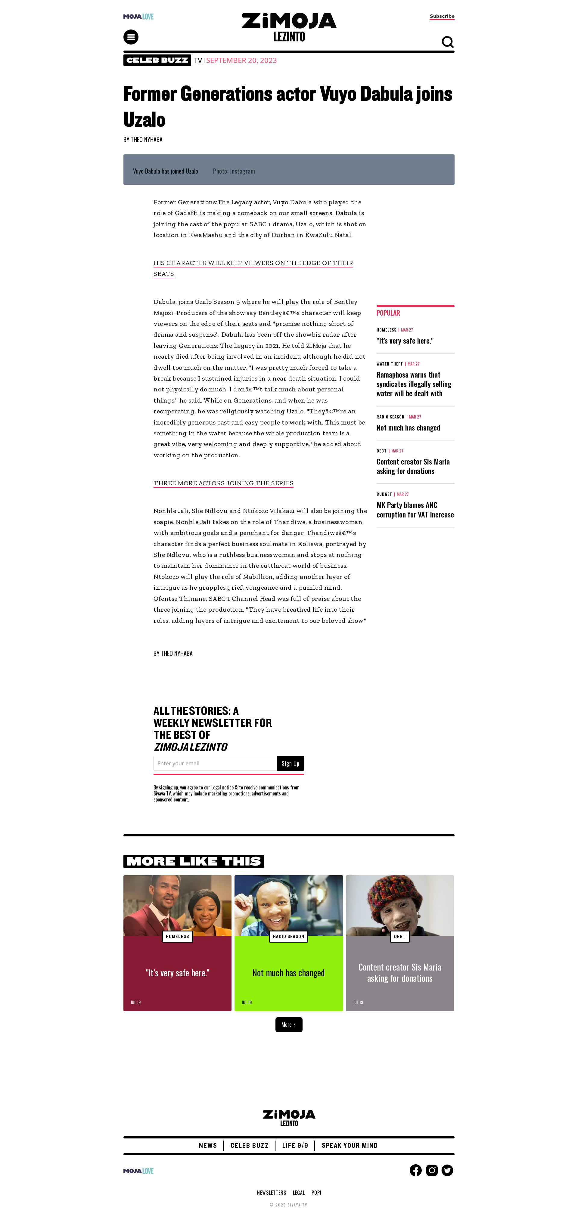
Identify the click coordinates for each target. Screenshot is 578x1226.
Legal (216, 787)
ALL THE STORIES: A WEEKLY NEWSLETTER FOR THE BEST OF (213, 729)
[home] (289, 27)
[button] (133, 32)
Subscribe (442, 16)
